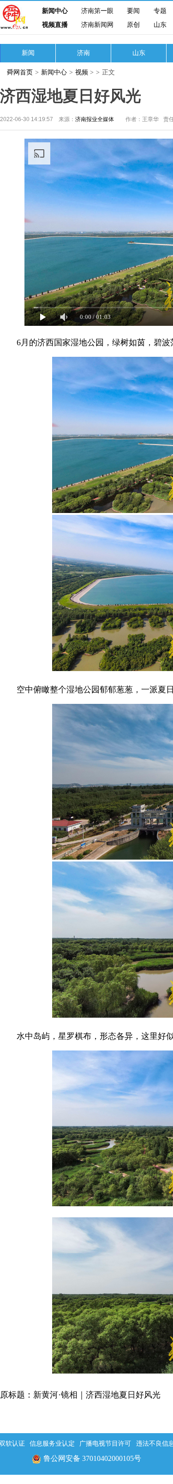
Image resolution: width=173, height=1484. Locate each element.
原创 (133, 24)
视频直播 (55, 24)
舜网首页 (20, 72)
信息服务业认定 (52, 1443)
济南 (83, 52)
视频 (81, 72)
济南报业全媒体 (94, 119)
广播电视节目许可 (105, 1443)
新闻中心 (55, 10)
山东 (160, 24)
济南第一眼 (97, 10)
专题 (160, 10)
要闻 (133, 10)
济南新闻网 (97, 24)
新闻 (28, 52)
